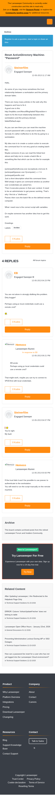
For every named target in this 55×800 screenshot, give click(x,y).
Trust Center (18, 779)
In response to (29, 352)
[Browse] (4, 21)
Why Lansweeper (11, 692)
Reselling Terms (26, 786)
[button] (7, 239)
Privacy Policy (33, 779)
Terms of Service (37, 782)
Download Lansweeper (14, 712)
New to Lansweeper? (27, 549)
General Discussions (14, 630)
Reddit (15, 10)
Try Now (28, 572)
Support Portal (32, 10)
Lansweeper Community (14, 21)
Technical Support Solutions (17, 603)
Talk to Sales (38, 741)
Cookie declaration (17, 782)
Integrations (8, 702)
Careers (32, 702)
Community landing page (17, 13)
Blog (5, 740)
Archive (7, 32)
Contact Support (10, 754)
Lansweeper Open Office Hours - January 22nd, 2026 (27, 627)
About (31, 692)
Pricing (6, 707)
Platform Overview (11, 697)
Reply (27, 246)
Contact (32, 697)
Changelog (8, 717)
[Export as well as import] (50, 260)
